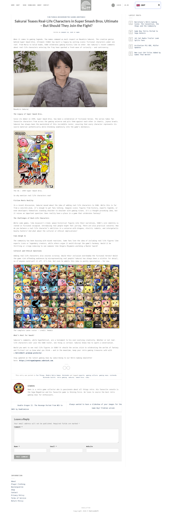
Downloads (32, 5)
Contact (46, 5)
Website (89, 446)
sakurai (71, 377)
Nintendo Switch (49, 377)
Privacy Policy (17, 495)
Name (17, 446)
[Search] (113, 5)
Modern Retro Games (67, 17)
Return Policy (17, 501)
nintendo (113, 375)
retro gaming (62, 377)
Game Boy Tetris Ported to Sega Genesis (146, 32)
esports (81, 375)
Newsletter (86, 508)
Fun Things (52, 17)
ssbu (87, 377)
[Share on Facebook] (64, 368)
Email (53, 446)
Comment (18, 427)
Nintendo (81, 17)
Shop (18, 5)
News (24, 5)
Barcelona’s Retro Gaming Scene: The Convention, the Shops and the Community (146, 24)
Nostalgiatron (17, 487)
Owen (77, 32)
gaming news (103, 375)
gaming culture (92, 375)
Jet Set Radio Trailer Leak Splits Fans (146, 39)
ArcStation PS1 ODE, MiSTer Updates (146, 46)
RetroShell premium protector (28, 353)
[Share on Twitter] (68, 368)
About (39, 5)
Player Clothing (18, 484)
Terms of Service (18, 498)
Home (13, 5)
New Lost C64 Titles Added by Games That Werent (147, 54)
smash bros (80, 377)
